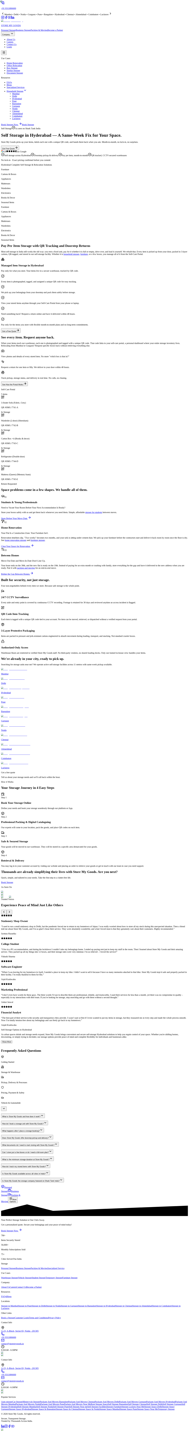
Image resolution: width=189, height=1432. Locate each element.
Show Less (6, 1118)
